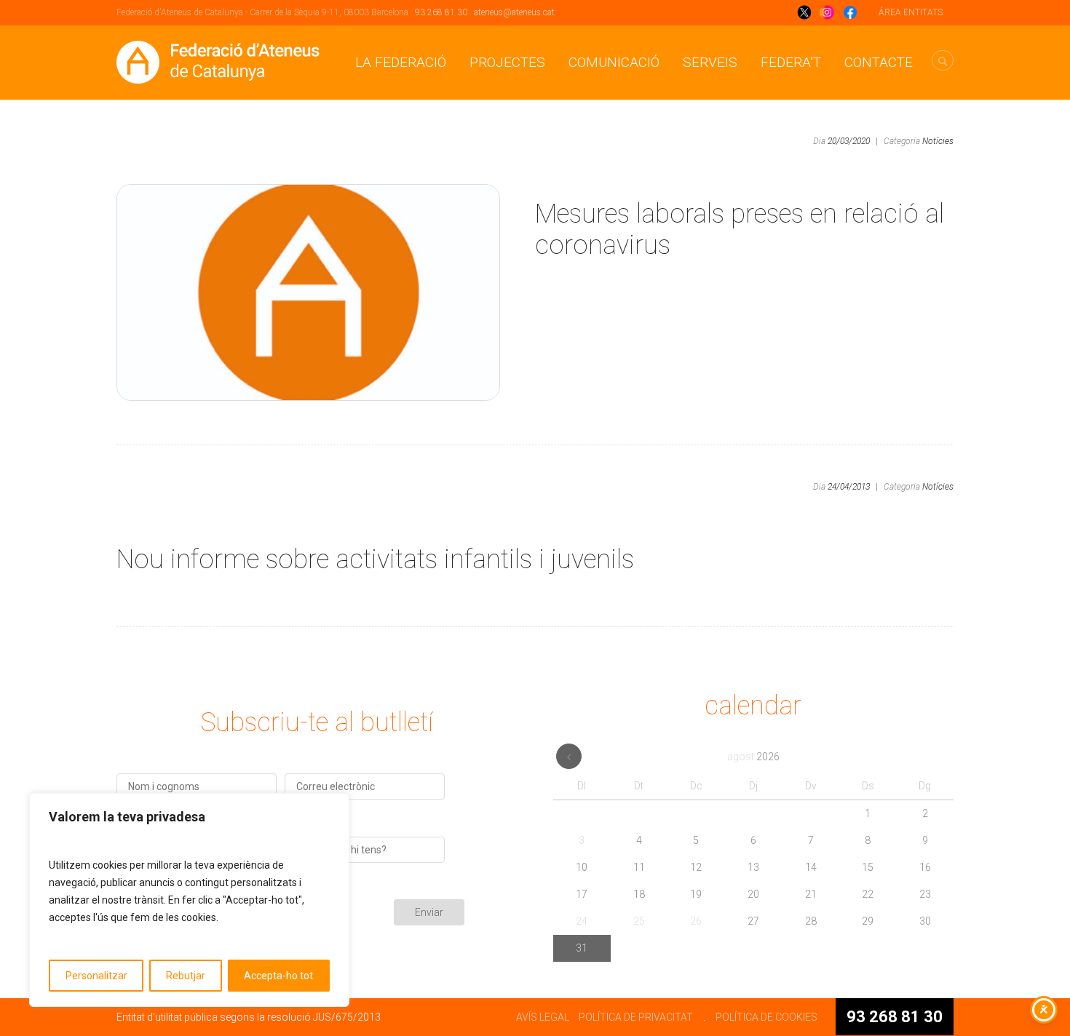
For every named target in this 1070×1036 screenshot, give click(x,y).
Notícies (938, 141)
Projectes (507, 62)
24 (581, 921)
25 (639, 921)
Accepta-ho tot (278, 975)
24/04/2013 (849, 487)
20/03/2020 (849, 141)
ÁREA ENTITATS (911, 12)
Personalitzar (96, 975)
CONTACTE (878, 62)
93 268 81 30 (441, 12)
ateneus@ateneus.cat (514, 12)
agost (753, 756)
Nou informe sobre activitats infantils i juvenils (375, 559)
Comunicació (613, 62)
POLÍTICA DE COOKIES (766, 1017)
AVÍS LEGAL (542, 1017)
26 (696, 921)
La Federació (400, 62)
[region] (189, 900)
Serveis (710, 62)
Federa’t (791, 62)
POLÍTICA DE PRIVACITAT (636, 1017)
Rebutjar (185, 975)
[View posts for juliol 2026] (569, 756)
